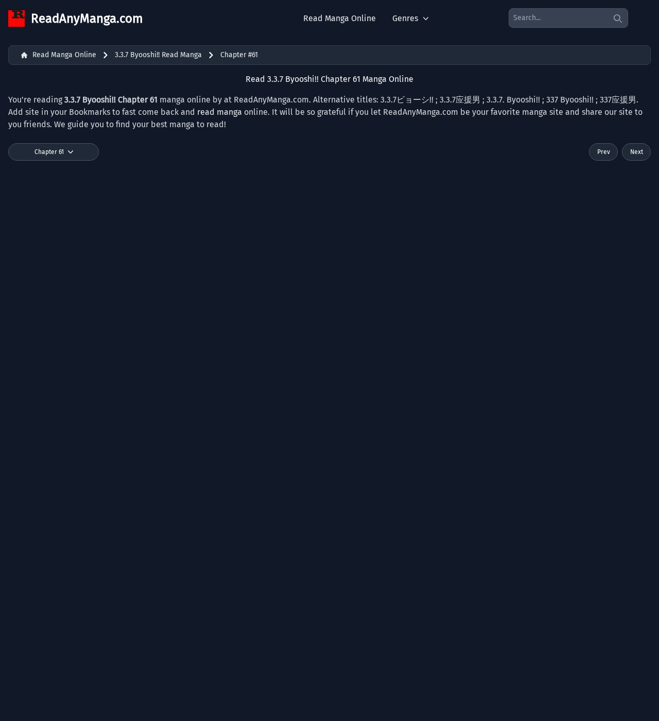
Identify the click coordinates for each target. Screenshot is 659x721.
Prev (603, 152)
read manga (219, 112)
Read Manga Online (339, 18)
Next (636, 152)
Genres (405, 18)
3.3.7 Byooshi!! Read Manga (158, 54)
